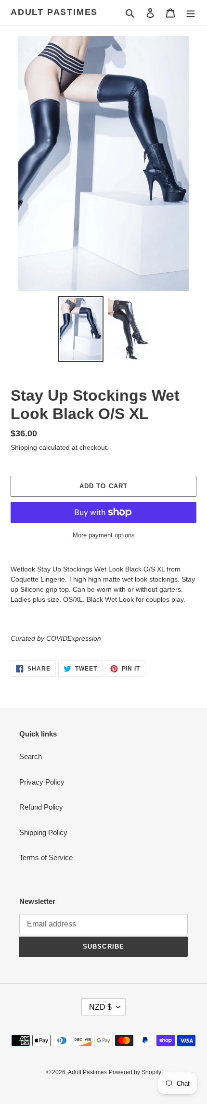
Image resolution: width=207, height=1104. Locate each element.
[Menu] (191, 12)
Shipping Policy (43, 832)
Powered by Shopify (135, 1072)
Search (30, 756)
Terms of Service (46, 857)
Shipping (24, 447)
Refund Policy (41, 807)
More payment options (104, 535)
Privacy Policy (42, 782)
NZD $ (100, 1007)
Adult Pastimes (54, 12)
